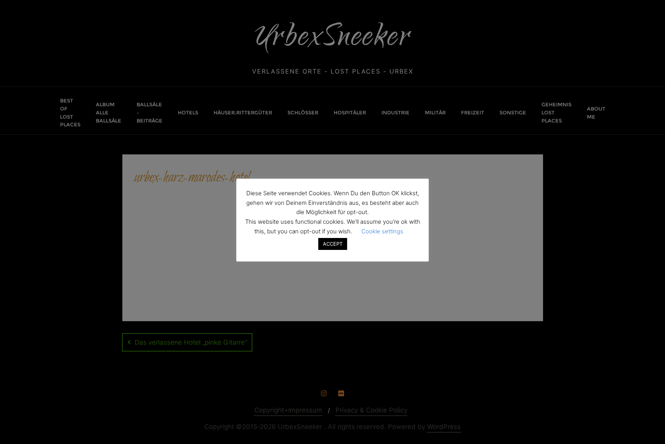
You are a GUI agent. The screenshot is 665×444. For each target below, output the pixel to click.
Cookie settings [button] (382, 231)
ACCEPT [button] (333, 244)
